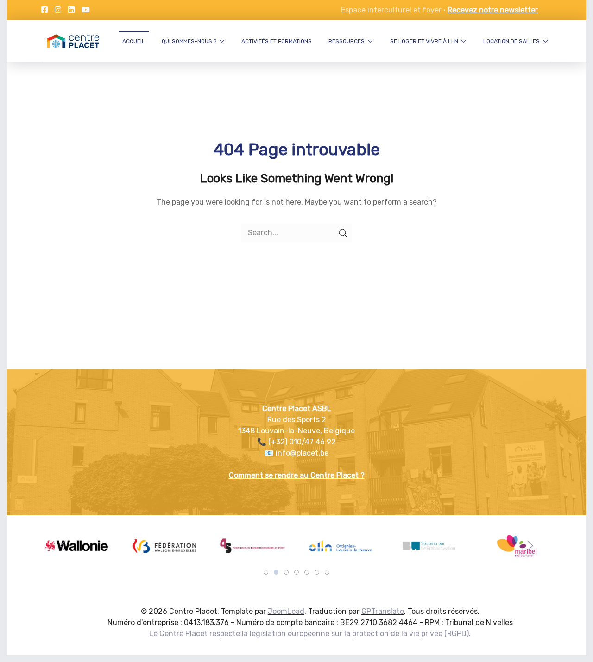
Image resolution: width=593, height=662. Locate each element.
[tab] (266, 572)
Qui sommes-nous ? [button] (189, 41)
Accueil (133, 41)
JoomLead (286, 611)
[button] (63, 546)
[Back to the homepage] (73, 41)
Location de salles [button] (511, 41)
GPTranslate (382, 611)
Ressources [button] (346, 41)
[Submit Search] (343, 233)
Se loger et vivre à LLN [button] (424, 41)
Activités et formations (276, 41)
